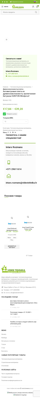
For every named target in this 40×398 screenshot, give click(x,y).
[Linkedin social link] (7, 2)
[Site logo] (18, 6)
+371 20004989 (15, 290)
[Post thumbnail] (5, 304)
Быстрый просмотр (12, 218)
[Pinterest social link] (13, 132)
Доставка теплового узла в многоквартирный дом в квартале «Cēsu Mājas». (23, 302)
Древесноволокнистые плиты (13, 89)
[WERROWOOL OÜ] (10, 255)
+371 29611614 (13, 73)
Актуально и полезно (8, 341)
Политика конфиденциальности (11, 380)
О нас (3, 348)
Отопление (5, 365)
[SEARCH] (36, 12)
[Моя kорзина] (33, 7)
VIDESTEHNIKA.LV (26, 388)
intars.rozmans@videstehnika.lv (18, 76)
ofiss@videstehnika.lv (16, 292)
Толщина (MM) (8, 118)
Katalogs (4, 337)
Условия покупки (6, 377)
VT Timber (29, 255)
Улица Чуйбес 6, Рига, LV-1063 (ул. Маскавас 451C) (20, 287)
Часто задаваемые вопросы (10, 373)
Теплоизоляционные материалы (20, 87)
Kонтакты (4, 351)
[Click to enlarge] (6, 40)
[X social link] (10, 132)
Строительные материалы (9, 362)
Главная (5, 87)
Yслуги (3, 344)
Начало (3, 334)
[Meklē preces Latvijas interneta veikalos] (20, 392)
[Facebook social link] (2, 2)
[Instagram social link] (4, 2)
